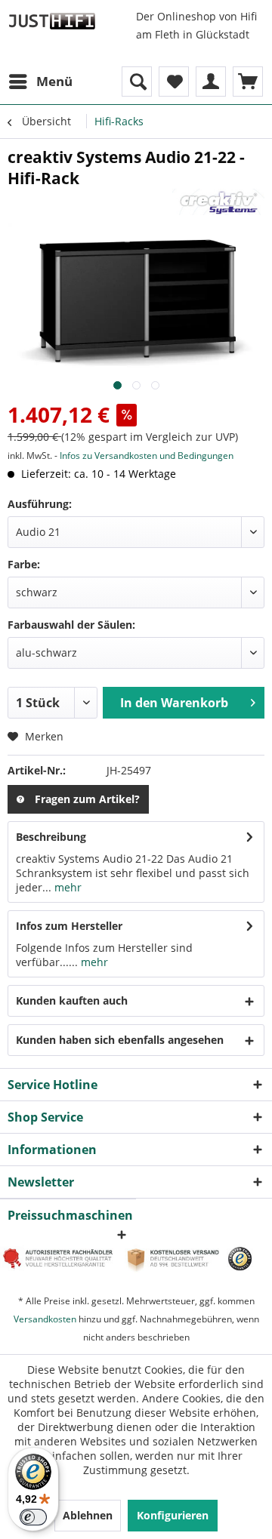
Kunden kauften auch (72, 1000)
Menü (54, 81)
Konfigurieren (173, 1515)
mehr (66, 887)
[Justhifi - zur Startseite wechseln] (52, 21)
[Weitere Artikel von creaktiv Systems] (218, 202)
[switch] (33, 1517)
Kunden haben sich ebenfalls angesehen (120, 1040)
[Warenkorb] (248, 81)
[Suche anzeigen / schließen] (137, 81)
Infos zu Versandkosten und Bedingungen (146, 455)
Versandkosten (45, 1319)
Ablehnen (88, 1515)
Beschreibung (51, 837)
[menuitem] (40, 81)
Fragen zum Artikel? (87, 799)
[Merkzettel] (174, 81)
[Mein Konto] (211, 81)
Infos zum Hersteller (69, 926)
